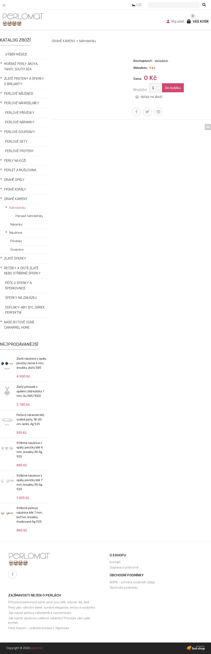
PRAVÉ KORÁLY (15, 189)
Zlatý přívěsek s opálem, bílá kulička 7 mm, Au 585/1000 (30, 391)
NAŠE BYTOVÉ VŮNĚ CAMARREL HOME (19, 324)
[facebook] (136, 111)
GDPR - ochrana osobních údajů (132, 582)
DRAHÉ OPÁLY (14, 180)
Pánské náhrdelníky (29, 216)
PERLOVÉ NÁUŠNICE (18, 94)
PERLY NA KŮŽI (15, 161)
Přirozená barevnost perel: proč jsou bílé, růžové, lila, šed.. (49, 602)
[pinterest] (158, 111)
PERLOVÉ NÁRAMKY (19, 122)
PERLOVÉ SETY (16, 141)
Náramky (16, 224)
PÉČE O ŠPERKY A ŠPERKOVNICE (18, 285)
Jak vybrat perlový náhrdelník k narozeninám (39, 613)
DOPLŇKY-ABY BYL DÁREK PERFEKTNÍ (25, 310)
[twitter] (147, 111)
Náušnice (15, 233)
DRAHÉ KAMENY (16, 199)
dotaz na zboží (151, 97)
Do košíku (173, 88)
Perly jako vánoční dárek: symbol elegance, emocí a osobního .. (52, 607)
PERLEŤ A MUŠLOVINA (20, 170)
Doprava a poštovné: (124, 567)
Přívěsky (16, 241)
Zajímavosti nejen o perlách (34, 595)
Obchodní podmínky (127, 575)
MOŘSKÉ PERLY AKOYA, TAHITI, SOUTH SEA (21, 66)
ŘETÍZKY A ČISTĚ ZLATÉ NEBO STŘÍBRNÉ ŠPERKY (22, 270)
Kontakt (115, 562)
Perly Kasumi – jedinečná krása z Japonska (38, 628)
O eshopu (118, 555)
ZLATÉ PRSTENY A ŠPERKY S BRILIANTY (24, 81)
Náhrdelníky (17, 208)
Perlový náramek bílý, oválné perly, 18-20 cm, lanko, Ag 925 (30, 419)
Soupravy (17, 249)
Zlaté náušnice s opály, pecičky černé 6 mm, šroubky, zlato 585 (31, 363)
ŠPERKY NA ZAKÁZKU (21, 298)
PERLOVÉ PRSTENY (19, 151)
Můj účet (178, 21)
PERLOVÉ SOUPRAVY (19, 132)
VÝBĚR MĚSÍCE (16, 54)
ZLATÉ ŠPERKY (15, 258)
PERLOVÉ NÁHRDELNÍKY (21, 103)
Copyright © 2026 (24, 648)
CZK (138, 5)
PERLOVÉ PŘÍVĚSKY (19, 113)
